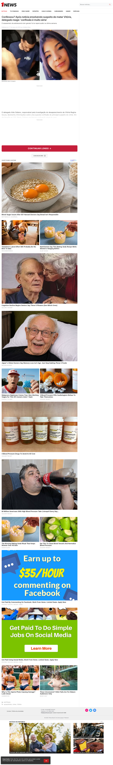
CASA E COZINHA (46, 11)
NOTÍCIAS (4, 11)
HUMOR (68, 11)
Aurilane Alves (27, 27)
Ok (46, 760)
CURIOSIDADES (58, 11)
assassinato (8, 704)
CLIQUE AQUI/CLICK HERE (59, 712)
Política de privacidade (17, 711)
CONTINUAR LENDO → (39, 148)
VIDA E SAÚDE (26, 11)
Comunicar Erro (38, 155)
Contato (9, 711)
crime (14, 704)
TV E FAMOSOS (14, 11)
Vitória (19, 704)
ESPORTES (36, 11)
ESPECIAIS (76, 11)
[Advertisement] (39, 98)
